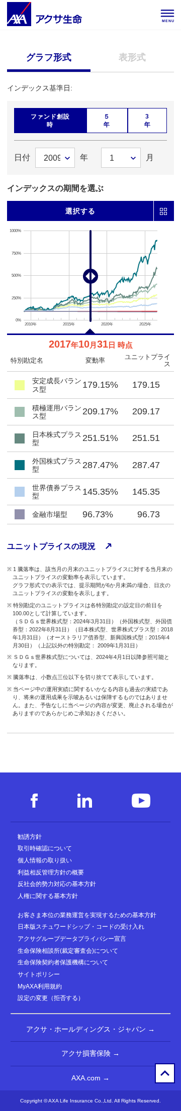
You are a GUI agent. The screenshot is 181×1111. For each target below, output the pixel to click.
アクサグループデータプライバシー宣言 (72, 938)
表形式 (132, 57)
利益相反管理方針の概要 (51, 872)
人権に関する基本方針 (48, 896)
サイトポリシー (39, 974)
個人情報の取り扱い (45, 860)
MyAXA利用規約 (40, 986)
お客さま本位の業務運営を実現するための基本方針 (87, 915)
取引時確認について (45, 848)
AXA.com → (90, 1078)
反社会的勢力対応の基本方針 (57, 883)
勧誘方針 (30, 836)
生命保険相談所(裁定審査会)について (68, 950)
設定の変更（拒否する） (51, 998)
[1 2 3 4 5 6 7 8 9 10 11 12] (121, 158)
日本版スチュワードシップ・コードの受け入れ (81, 926)
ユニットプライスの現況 (51, 546)
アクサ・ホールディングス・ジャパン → (90, 1029)
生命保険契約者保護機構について (63, 962)
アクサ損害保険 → (90, 1053)
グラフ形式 (48, 57)
